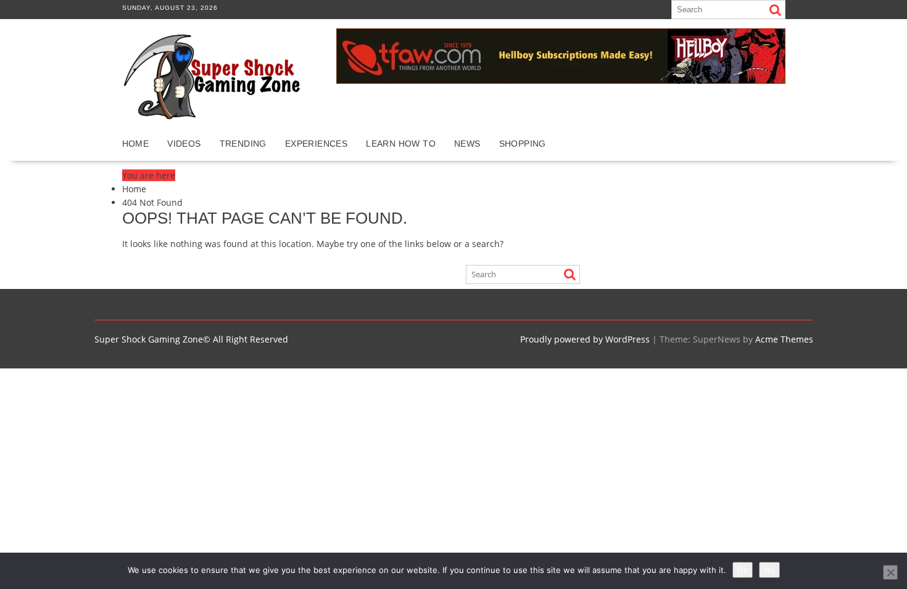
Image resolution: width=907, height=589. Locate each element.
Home (135, 143)
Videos (184, 143)
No (769, 570)
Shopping (522, 143)
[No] (890, 572)
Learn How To (401, 143)
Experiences (316, 143)
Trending (243, 143)
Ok (742, 570)
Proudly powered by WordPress (585, 339)
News (467, 143)
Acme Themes (784, 339)
